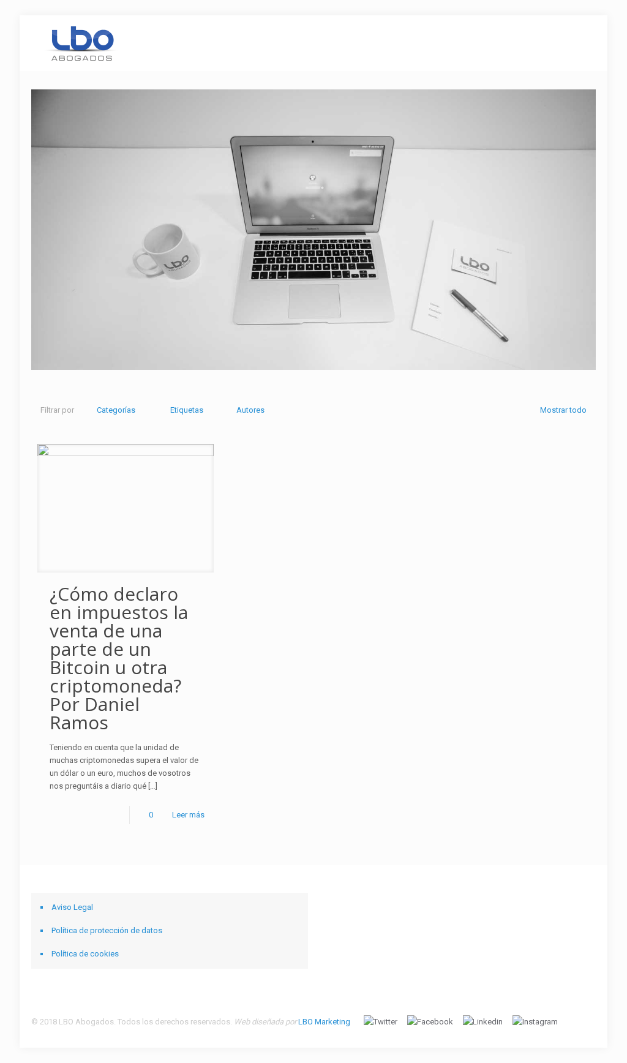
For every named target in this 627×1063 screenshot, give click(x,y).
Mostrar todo (563, 410)
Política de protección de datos (106, 930)
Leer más (188, 814)
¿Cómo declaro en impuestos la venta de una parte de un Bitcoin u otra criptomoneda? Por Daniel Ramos (119, 658)
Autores (250, 410)
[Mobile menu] (576, 42)
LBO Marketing (324, 1021)
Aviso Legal (72, 907)
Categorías (116, 410)
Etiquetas (186, 410)
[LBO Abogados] (81, 42)
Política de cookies (85, 953)
